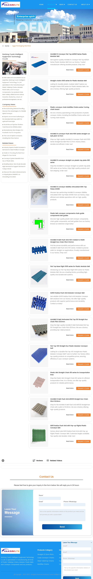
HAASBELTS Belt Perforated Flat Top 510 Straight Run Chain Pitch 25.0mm (69, 320)
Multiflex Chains (43, 564)
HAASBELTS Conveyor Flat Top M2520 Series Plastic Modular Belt (68, 55)
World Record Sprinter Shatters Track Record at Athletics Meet (12, 126)
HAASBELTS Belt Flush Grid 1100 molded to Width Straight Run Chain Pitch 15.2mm (67, 241)
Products (51, 4)
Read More (69, 70)
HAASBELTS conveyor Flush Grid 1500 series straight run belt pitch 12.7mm (70, 135)
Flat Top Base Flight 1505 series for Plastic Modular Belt (70, 266)
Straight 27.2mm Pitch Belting (45, 554)
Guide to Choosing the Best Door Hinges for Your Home (13, 154)
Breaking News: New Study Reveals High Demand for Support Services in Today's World (14, 166)
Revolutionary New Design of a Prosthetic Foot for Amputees (12, 131)
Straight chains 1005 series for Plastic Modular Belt (68, 81)
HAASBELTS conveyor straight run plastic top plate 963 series (70, 161)
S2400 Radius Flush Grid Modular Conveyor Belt (67, 293)
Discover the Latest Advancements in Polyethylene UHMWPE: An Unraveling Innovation (14, 174)
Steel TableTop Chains (46, 561)
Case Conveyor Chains (46, 558)
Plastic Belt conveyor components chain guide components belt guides (67, 214)
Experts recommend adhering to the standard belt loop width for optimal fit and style (13, 119)
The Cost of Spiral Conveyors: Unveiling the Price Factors (12, 137)
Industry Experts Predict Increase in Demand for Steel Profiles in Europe (13, 148)
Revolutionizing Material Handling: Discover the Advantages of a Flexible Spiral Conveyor (14, 111)
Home (41, 4)
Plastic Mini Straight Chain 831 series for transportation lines (70, 373)
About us (84, 4)
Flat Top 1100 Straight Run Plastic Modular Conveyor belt (69, 347)
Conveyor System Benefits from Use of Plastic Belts (13, 159)
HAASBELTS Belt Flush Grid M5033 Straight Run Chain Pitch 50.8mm (69, 400)
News (61, 4)
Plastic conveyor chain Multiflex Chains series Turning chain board (69, 108)
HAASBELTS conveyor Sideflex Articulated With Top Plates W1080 (68, 188)
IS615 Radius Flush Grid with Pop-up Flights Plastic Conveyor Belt (68, 426)
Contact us (72, 4)
